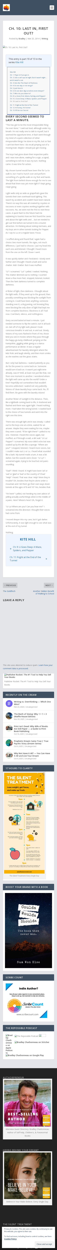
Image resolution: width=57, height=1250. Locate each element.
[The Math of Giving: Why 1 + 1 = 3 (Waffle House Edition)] (9, 715)
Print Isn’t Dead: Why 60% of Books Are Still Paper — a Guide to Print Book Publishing (31, 729)
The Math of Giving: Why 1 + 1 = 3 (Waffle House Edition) (30, 715)
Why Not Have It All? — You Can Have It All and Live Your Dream (32, 754)
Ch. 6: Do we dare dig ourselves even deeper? (27, 91)
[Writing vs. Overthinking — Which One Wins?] (9, 703)
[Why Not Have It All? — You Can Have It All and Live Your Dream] (9, 755)
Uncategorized (31, 707)
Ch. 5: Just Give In (16, 88)
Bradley (22, 38)
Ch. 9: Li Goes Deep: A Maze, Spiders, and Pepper (28, 99)
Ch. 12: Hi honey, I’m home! (20, 108)
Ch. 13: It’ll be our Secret (19, 110)
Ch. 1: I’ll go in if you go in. (19, 75)
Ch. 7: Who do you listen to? (20, 93)
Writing (45, 38)
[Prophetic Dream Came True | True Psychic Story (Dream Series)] (9, 742)
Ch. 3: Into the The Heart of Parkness (23, 83)
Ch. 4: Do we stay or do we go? (21, 85)
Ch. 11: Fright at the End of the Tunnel (24, 105)
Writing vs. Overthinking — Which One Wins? (32, 702)
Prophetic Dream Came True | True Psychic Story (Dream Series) (31, 742)
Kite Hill (19, 62)
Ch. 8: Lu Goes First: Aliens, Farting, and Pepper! (27, 96)
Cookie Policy (10, 1239)
